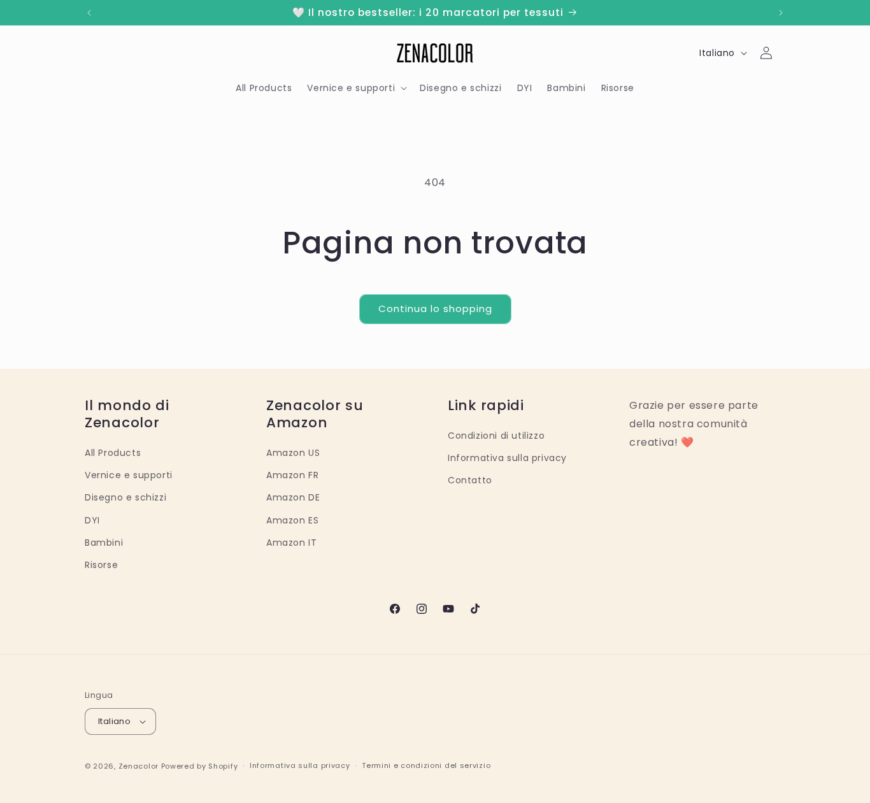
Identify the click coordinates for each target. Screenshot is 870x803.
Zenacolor (138, 766)
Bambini (104, 542)
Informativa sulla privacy (507, 457)
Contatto (470, 480)
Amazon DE (293, 497)
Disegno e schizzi (125, 497)
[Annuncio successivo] (781, 13)
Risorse (101, 564)
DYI (92, 520)
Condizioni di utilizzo (496, 435)
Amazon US (293, 452)
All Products (113, 452)
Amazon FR (292, 475)
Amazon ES (292, 520)
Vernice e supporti (129, 475)
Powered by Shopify (199, 766)
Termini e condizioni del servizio (426, 765)
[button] (355, 88)
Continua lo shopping (435, 308)
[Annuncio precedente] (89, 13)
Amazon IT (291, 542)
